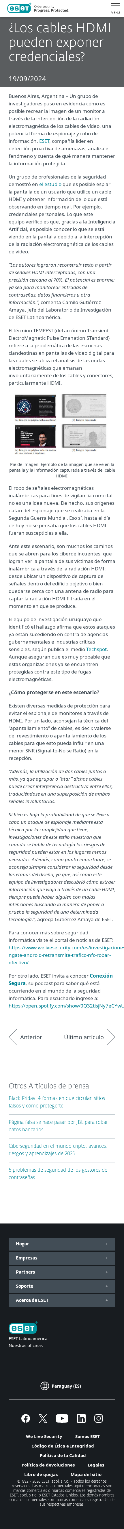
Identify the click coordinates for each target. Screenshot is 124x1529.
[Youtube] (62, 1421)
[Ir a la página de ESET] (38, 8)
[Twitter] (43, 1421)
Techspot (96, 649)
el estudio (50, 184)
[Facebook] (25, 1421)
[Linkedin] (81, 1421)
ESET (44, 141)
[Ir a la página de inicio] (23, 1328)
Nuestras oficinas (26, 1345)
